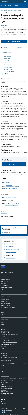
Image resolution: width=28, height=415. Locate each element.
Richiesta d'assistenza (5, 395)
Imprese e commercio (5, 305)
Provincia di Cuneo (5, 376)
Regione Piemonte (5, 1)
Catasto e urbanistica (5, 303)
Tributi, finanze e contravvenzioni (14, 10)
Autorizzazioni (4, 301)
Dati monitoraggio (4, 408)
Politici (2, 290)
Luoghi (2, 322)
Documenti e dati (4, 281)
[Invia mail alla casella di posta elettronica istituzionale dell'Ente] (11, 340)
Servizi (5, 10)
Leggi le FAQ (3, 390)
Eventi (2, 324)
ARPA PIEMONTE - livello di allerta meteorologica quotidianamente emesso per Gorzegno (14, 379)
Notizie (2, 315)
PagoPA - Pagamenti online (14, 41)
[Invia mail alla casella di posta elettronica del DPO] (7, 356)
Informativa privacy (5, 382)
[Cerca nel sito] (24, 5)
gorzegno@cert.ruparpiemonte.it (11, 188)
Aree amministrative (5, 279)
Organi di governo (4, 285)
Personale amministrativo (6, 287)
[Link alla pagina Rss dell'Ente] (1, 401)
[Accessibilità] (3, 411)
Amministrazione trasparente (7, 388)
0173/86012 (9, 185)
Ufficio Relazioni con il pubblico (9, 197)
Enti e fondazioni (4, 283)
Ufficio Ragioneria (6, 182)
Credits (23, 408)
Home (2, 10)
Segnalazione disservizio (6, 391)
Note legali (3, 384)
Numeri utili (3, 348)
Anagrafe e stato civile (5, 299)
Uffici (2, 292)
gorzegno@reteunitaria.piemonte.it (12, 186)
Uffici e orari (3, 346)
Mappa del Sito (9, 410)
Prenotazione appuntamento (7, 393)
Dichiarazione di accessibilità (7, 386)
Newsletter (3, 403)
